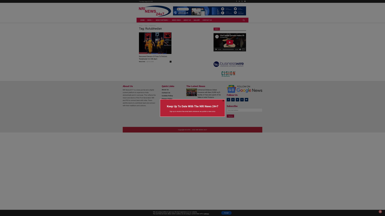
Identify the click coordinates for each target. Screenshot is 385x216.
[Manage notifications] (380, 211)
